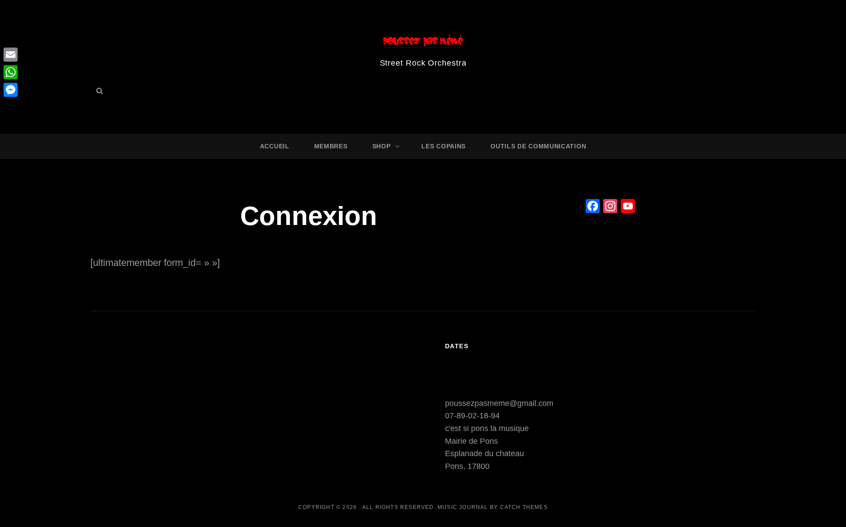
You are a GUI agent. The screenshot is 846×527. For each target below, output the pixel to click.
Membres (331, 146)
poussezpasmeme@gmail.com (499, 403)
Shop (381, 146)
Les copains (443, 146)
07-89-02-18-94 (472, 415)
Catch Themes (524, 507)
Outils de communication (538, 146)
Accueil (274, 146)
